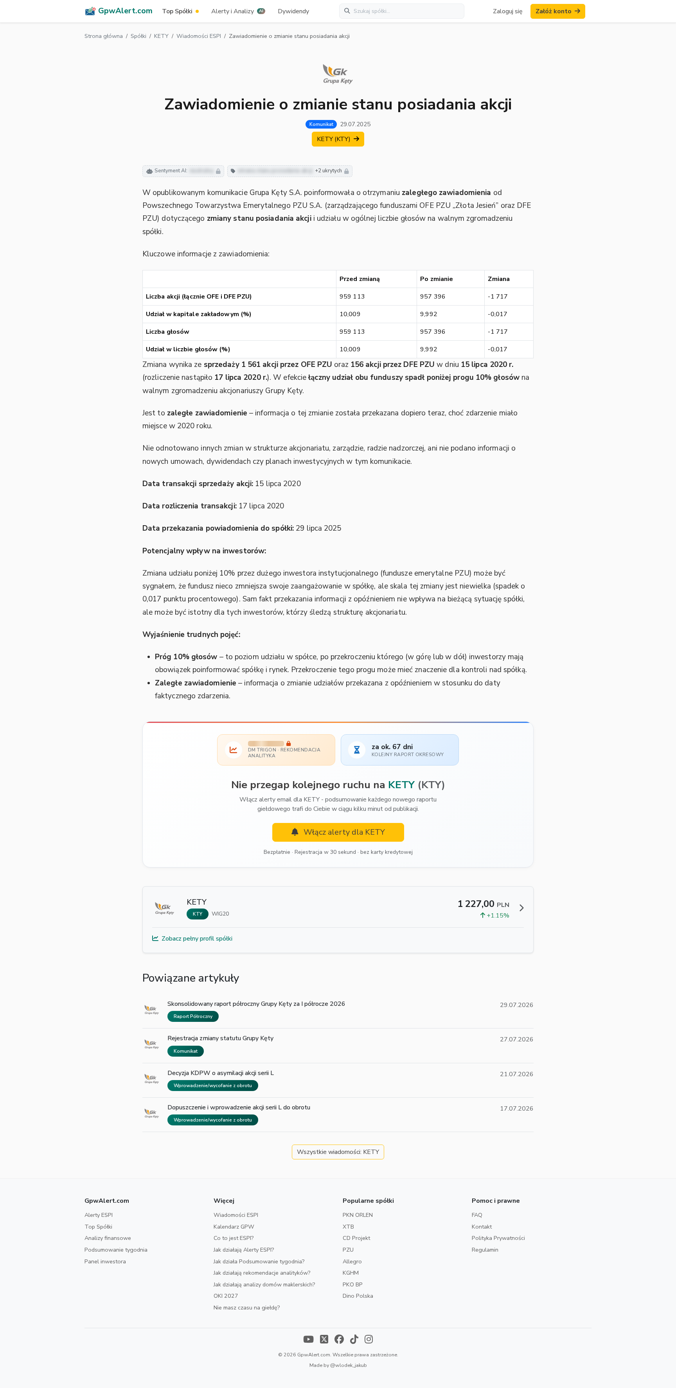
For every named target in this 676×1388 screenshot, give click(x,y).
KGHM (351, 1273)
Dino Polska (358, 1296)
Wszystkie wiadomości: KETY (338, 1152)
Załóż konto (554, 11)
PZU (348, 1250)
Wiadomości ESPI (198, 36)
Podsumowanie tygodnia (115, 1250)
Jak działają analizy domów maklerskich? (264, 1284)
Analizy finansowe (107, 1238)
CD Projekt (356, 1238)
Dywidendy (293, 11)
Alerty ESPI (98, 1215)
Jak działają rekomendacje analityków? (262, 1273)
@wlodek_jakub (348, 1365)
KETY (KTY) (334, 139)
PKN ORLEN (358, 1215)
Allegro (352, 1261)
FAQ (477, 1215)
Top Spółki (98, 1227)
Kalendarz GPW (234, 1227)
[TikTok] (354, 1339)
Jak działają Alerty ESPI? (244, 1250)
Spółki (138, 36)
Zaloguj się (508, 11)
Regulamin (485, 1250)
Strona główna (103, 36)
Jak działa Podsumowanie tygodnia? (259, 1261)
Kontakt (482, 1227)
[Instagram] (369, 1339)
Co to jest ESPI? (234, 1238)
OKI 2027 (226, 1296)
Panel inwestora (105, 1261)
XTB (348, 1227)
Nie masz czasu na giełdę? (247, 1307)
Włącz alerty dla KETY (343, 832)
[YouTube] (308, 1339)
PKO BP (353, 1284)
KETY (161, 36)
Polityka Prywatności (498, 1238)
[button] (238, 11)
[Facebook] (339, 1339)
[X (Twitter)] (324, 1339)
